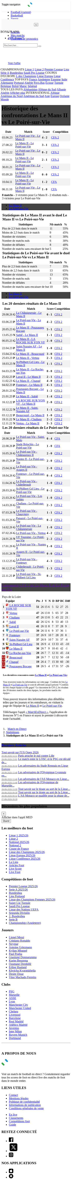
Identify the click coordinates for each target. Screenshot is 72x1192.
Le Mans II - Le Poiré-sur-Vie (24, 145)
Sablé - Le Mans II (27, 335)
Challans (14, 617)
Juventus (14, 1028)
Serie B (13, 919)
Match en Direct (17, 728)
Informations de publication (25, 1105)
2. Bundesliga (17, 916)
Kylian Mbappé (18, 950)
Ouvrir (6, 821)
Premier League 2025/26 (23, 886)
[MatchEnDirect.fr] (36, 6)
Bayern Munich (18, 1034)
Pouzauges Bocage (20, 666)
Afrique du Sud (47, 89)
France (33, 79)
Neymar (13, 944)
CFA (54, 181)
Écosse (49, 82)
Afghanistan (30, 89)
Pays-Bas (39, 82)
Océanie (64, 96)
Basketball (17, 15)
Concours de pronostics (24, 38)
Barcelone (15, 1018)
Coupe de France (19, 848)
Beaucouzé (15, 657)
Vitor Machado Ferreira (22, 977)
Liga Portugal (17, 896)
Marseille (14, 994)
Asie (47, 96)
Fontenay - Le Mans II (29, 384)
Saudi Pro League (34, 72)
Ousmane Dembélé (20, 963)
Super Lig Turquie (19, 902)
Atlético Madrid (18, 1024)
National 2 (15, 845)
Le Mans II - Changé (28, 380)
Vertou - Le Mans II (27, 423)
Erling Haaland (18, 967)
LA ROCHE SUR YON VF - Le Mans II (30, 402)
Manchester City (18, 1004)
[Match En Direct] (13, 1064)
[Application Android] (11, 1177)
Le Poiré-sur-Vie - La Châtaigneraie (28, 527)
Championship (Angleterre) (25, 922)
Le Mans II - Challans (29, 419)
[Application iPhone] (11, 1172)
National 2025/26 (19, 842)
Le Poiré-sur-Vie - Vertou (31, 533)
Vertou (13, 613)
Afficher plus (17, 92)
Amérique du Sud (33, 96)
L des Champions (26, 76)
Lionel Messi (16, 937)
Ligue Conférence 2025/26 (24, 858)
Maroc (23, 86)
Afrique (54, 92)
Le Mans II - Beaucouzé (30, 353)
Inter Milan (15, 1031)
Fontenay (14, 635)
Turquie (58, 82)
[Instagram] (11, 1156)
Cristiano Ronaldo (19, 940)
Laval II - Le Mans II (28, 376)
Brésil (15, 86)
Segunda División (19, 912)
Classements (16, 1118)
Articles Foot (16, 865)
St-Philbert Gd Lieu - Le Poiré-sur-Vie (30, 490)
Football (21, 12)
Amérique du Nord (12, 96)
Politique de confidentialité (24, 1101)
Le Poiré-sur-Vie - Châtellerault (26, 483)
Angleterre (44, 79)
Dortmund (15, 1038)
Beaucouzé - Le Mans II (30, 415)
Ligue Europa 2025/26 (22, 855)
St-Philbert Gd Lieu (20, 644)
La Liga (13, 862)
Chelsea (13, 1011)
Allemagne (7, 82)
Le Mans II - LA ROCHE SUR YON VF (30, 340)
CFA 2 (55, 137)
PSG (11, 991)
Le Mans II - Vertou (27, 357)
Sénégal (32, 86)
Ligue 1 (29, 69)
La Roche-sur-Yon (20, 653)
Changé (13, 661)
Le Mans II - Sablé (27, 396)
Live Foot (14, 872)
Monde (5, 99)
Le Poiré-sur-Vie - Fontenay (26, 561)
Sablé (12, 622)
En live (13, 1114)
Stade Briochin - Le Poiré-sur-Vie (27, 446)
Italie (64, 79)
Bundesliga (16, 72)
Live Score (15, 868)
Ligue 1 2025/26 (18, 835)
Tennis (14, 18)
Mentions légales (18, 1098)
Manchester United (20, 1008)
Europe (55, 96)
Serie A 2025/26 (18, 889)
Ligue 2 (39, 69)
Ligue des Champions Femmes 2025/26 (32, 899)
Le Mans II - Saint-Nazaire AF (27, 409)
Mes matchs (18, 35)
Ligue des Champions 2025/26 (27, 852)
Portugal (19, 82)
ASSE (12, 998)
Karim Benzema (18, 960)
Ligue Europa (45, 76)
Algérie (28, 82)
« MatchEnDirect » (37, 712)
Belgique (6, 86)
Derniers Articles (13, 745)
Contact (13, 1095)
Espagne (56, 79)
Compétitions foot (19, 1121)
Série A (5, 72)
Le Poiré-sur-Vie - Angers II (26, 468)
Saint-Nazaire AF (19, 639)
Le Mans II (15, 205)
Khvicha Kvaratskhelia (22, 970)
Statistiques (12, 732)
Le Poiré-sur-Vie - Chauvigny (26, 512)
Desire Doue (16, 973)
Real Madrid (16, 1021)
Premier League (53, 69)
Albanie (61, 89)
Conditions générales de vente (26, 1108)
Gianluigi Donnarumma (23, 957)
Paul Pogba (15, 953)
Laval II (14, 626)
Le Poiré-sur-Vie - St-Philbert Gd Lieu (28, 576)
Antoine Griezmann (20, 947)
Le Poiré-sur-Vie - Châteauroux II (26, 453)
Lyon (12, 1001)
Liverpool (14, 1014)
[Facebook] (11, 1140)
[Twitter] (13, 1150)
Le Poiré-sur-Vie (18, 208)
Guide (12, 1124)
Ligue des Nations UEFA (24, 909)
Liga (66, 69)
